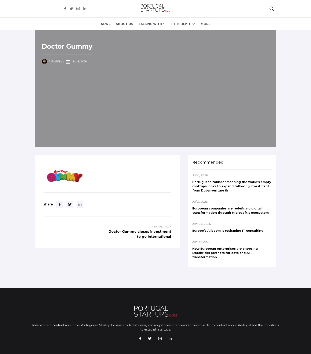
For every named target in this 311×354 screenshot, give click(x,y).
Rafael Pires (56, 61)
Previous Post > (161, 226)
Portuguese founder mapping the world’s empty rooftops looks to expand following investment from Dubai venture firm (231, 186)
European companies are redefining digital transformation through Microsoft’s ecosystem (230, 211)
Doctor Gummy (67, 46)
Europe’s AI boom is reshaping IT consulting (227, 231)
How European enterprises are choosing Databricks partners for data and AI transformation (225, 253)
